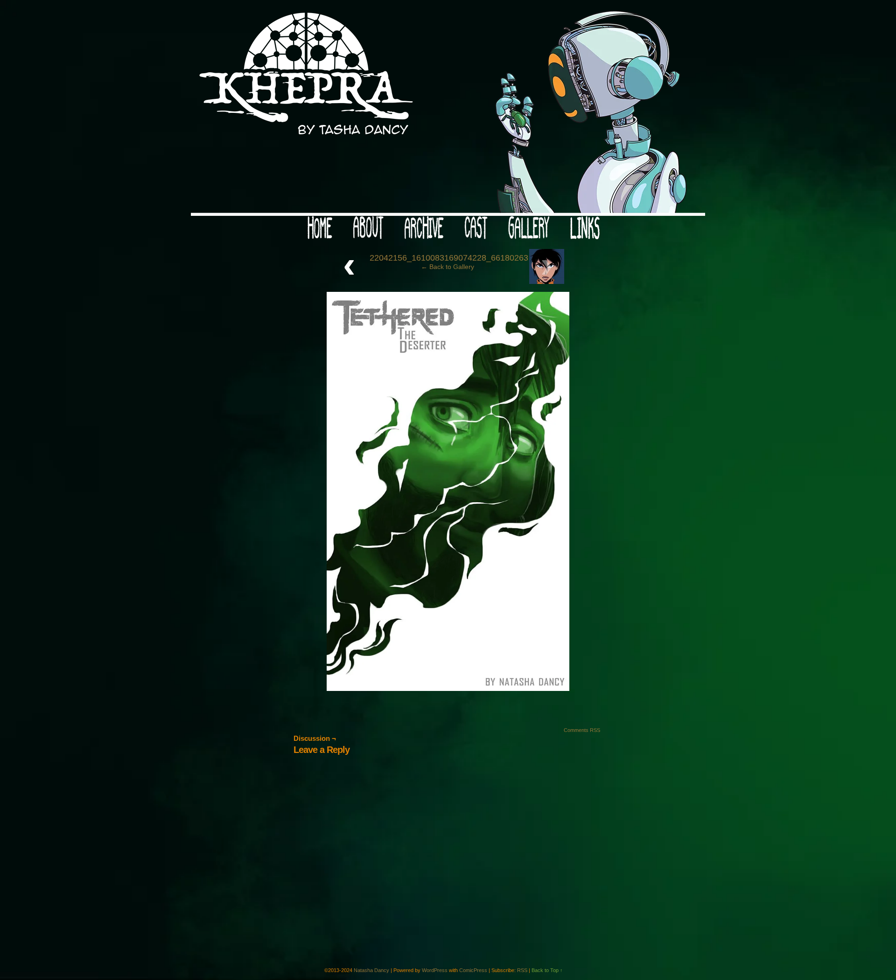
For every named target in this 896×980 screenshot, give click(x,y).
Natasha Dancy (371, 970)
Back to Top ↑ (547, 970)
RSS (522, 970)
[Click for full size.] (448, 688)
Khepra (448, 110)
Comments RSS (582, 730)
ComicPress (473, 970)
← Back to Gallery (447, 266)
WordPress (435, 970)
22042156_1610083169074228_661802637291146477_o (477, 257)
